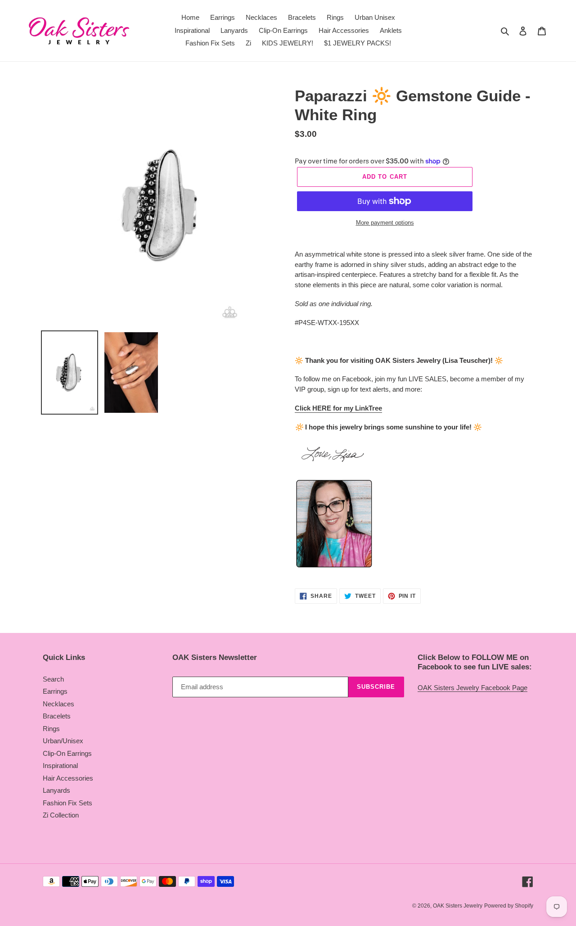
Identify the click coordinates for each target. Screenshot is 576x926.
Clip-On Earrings (67, 753)
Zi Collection (61, 815)
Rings (51, 728)
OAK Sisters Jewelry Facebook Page (472, 687)
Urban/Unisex (63, 741)
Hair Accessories (68, 778)
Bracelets (57, 716)
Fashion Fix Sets (67, 803)
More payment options (385, 222)
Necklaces (58, 704)
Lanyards (56, 790)
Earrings (55, 691)
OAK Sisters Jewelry (457, 906)
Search (53, 679)
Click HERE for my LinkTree (338, 408)
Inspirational (60, 765)
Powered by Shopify (508, 906)
